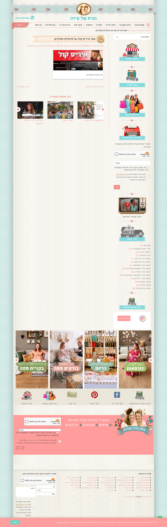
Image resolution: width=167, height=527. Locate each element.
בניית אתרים (146, 497)
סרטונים (89, 25)
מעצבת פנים (139, 25)
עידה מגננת (24, 86)
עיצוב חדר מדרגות (142, 262)
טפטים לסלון (144, 480)
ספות (77, 488)
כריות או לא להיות (93, 86)
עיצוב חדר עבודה (142, 272)
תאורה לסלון (92, 485)
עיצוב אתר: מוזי (129, 497)
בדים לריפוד (127, 478)
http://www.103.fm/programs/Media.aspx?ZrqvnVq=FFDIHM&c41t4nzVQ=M (65, 46)
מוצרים (99, 25)
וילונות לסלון (109, 480)
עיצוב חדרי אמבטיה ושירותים (137, 275)
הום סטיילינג (50, 25)
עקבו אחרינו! (124, 318)
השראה (147, 245)
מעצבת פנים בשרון (125, 485)
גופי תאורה (128, 488)
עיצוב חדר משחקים (141, 265)
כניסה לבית (145, 252)
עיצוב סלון (78, 25)
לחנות (19, 25)
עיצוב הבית (145, 478)
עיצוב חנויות (74, 480)
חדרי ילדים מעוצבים (89, 488)
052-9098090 (23, 18)
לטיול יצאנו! (68, 120)
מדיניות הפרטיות (122, 174)
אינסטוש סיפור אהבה (93, 120)
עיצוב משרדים (127, 483)
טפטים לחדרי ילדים (72, 483)
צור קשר (38, 25)
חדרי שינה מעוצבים (141, 248)
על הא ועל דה (64, 25)
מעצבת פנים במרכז (142, 485)
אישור (15, 522)
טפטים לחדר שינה (142, 488)
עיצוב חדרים (111, 25)
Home (148, 25)
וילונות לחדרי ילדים (107, 483)
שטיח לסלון (75, 485)
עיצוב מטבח (145, 281)
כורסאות (129, 490)
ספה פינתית (144, 490)
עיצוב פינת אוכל (143, 288)
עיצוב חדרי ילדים (142, 278)
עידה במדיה (134, 30)
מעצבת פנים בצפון (142, 483)
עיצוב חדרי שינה (108, 478)
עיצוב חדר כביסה (142, 258)
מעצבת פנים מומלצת (124, 480)
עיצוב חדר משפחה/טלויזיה (138, 268)
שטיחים (111, 490)
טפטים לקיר (109, 488)
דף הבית (146, 30)
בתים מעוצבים (125, 25)
